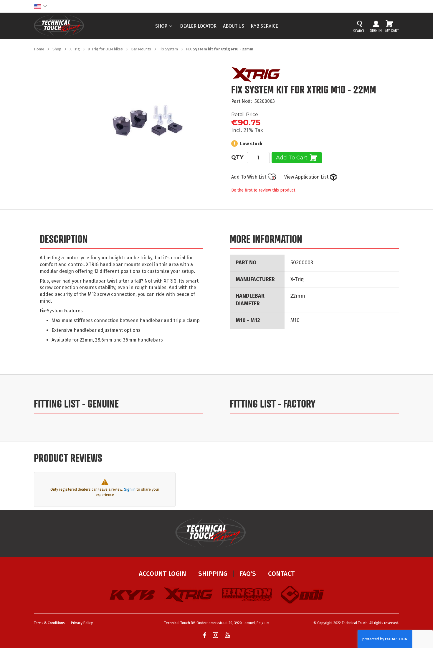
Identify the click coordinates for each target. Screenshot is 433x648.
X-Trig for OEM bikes (106, 49)
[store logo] (59, 25)
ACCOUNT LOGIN (162, 574)
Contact (281, 574)
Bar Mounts (141, 49)
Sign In (376, 31)
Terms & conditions (49, 623)
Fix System (169, 49)
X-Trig (75, 49)
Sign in (129, 489)
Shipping (212, 574)
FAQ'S (247, 574)
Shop (57, 49)
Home (39, 49)
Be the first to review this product (263, 190)
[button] (40, 6)
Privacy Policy (82, 623)
